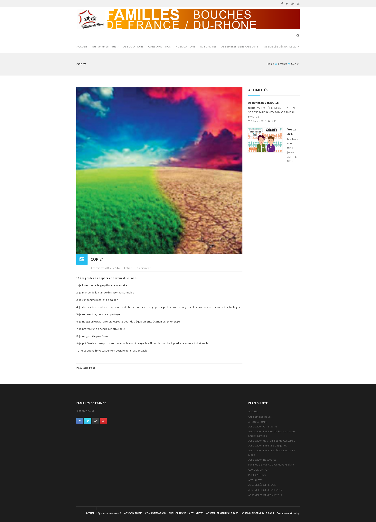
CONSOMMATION (159, 46)
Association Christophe (262, 426)
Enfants (282, 64)
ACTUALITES (208, 46)
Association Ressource (262, 459)
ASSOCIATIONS (133, 46)
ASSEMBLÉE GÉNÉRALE (262, 484)
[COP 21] (159, 170)
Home (270, 64)
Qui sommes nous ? (105, 46)
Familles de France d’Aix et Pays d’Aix (271, 464)
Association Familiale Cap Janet (267, 445)
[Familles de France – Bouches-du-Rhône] (188, 19)
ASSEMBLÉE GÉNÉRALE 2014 (281, 46)
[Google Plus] (293, 3)
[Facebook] (282, 3)
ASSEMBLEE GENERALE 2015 (239, 46)
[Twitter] (287, 3)
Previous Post (85, 368)
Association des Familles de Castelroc (271, 440)
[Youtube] (298, 3)
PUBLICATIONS (186, 46)
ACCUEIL (82, 46)
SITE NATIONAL (85, 411)
